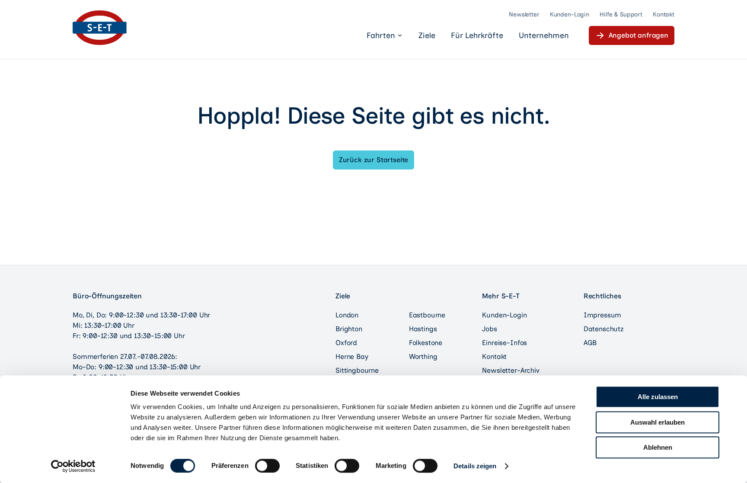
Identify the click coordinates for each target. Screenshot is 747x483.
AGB (590, 343)
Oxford (346, 343)
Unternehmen (544, 35)
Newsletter (524, 14)
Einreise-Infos (504, 343)
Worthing (423, 356)
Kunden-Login (569, 14)
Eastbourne (427, 315)
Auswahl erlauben (657, 422)
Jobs (489, 329)
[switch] (267, 466)
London (346, 315)
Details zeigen (474, 466)
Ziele (426, 35)
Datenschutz (604, 329)
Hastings (423, 329)
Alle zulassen (658, 396)
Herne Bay (351, 356)
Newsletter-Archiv (510, 370)
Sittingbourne (357, 370)
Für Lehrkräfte (477, 35)
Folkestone (425, 343)
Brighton (348, 329)
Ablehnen (657, 447)
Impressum (603, 315)
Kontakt (663, 14)
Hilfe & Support (621, 14)
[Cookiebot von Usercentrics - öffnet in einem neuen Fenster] (73, 466)
